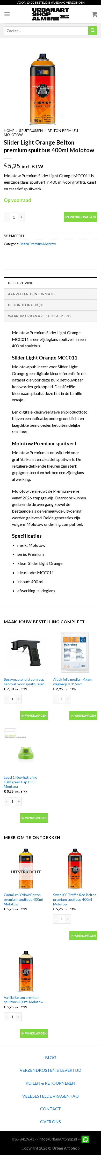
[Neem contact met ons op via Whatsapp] (85, 1139)
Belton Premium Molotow (38, 244)
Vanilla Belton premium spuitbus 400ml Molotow (23, 999)
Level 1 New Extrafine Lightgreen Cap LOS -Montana (20, 782)
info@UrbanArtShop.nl (58, 1139)
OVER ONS (50, 1121)
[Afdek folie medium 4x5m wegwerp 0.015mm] (75, 652)
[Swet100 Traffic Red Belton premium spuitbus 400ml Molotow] (75, 868)
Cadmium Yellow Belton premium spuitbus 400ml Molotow (23, 899)
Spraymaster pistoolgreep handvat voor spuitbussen (24, 681)
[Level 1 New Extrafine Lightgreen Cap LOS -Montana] (26, 750)
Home (9, 131)
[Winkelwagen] (94, 14)
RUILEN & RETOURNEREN (50, 1083)
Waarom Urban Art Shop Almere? (39, 316)
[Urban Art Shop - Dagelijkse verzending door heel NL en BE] (50, 14)
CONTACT (50, 1108)
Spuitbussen (31, 131)
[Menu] (7, 14)
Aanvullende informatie (31, 294)
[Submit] (92, 30)
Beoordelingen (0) (25, 305)
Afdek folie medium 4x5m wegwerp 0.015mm (72, 681)
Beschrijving (20, 283)
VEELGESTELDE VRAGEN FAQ (50, 1095)
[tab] (50, 282)
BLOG (50, 1057)
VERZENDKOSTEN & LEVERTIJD (50, 1070)
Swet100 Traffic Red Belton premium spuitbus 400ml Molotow (74, 899)
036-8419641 (23, 1139)
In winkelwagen (80, 217)
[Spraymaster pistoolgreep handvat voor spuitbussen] (26, 652)
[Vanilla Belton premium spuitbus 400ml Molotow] (26, 970)
